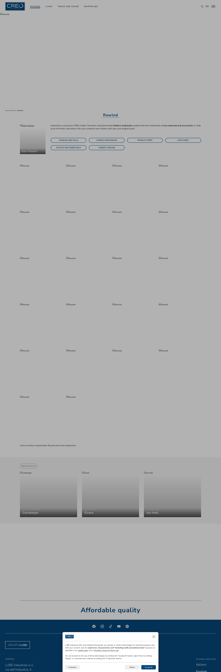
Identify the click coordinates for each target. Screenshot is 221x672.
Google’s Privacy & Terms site (106, 650)
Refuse (132, 667)
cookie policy (83, 650)
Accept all (148, 667)
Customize (72, 667)
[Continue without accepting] (154, 636)
